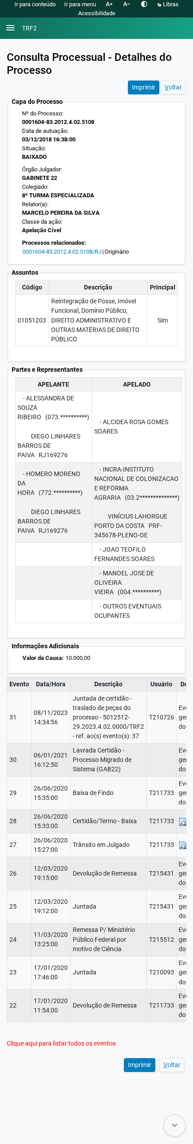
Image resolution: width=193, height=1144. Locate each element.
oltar (173, 87)
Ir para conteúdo (35, 4)
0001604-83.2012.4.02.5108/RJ (61, 251)
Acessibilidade (96, 13)
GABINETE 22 (39, 177)
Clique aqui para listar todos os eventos (61, 1043)
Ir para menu (80, 4)
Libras (170, 4)
